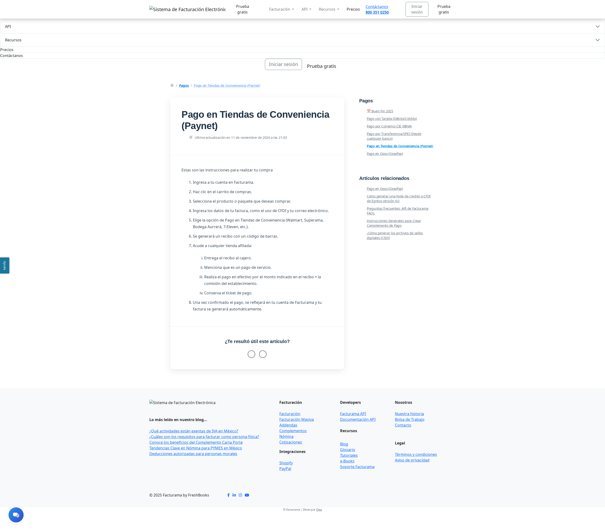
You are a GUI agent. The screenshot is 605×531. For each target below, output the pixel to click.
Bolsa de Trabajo (409, 419)
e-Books (347, 461)
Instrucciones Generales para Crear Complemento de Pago (394, 223)
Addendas (288, 425)
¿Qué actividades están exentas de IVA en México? (193, 431)
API (8, 26)
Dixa (319, 510)
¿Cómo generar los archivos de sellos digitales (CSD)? (395, 235)
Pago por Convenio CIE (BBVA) (389, 126)
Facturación (289, 413)
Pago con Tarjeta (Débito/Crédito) (392, 118)
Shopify (286, 463)
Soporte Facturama (357, 466)
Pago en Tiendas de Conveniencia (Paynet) (227, 85)
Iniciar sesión (417, 9)
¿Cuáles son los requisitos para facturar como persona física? (204, 436)
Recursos (13, 40)
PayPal (285, 468)
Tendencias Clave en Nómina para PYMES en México (195, 448)
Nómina (286, 436)
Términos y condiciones (416, 454)
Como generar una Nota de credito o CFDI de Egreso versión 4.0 (399, 198)
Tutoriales (349, 455)
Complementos (293, 430)
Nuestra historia (409, 413)
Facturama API (353, 413)
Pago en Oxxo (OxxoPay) (385, 153)
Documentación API (358, 419)
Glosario (347, 449)
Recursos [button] (327, 9)
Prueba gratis (242, 9)
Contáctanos (377, 6)
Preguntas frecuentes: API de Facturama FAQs (397, 210)
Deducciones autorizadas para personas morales (193, 453)
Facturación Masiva (296, 419)
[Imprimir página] (331, 105)
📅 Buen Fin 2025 (380, 111)
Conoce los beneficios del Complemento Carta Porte (196, 442)
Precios (353, 9)
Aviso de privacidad (412, 460)
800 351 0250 (377, 12)
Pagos (184, 85)
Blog (344, 444)
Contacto (403, 425)
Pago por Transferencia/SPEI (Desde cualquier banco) (394, 136)
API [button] (305, 9)
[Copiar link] (336, 105)
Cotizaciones (290, 442)
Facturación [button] (280, 9)
